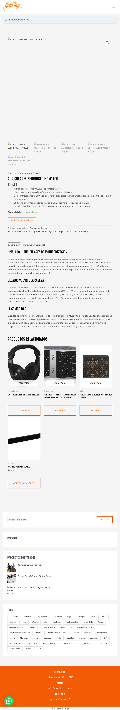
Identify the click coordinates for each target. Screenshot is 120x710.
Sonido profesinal (67, 643)
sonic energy (15, 643)
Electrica (56, 622)
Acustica (27, 617)
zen (39, 649)
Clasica (103, 617)
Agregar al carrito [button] (24, 483)
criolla (24, 622)
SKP (105, 638)
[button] (107, 42)
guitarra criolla (66, 627)
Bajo (69, 617)
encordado (88, 622)
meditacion (102, 633)
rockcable (94, 638)
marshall (88, 633)
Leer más (24, 410)
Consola (13, 622)
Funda (100, 622)
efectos (35, 622)
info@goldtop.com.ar (60, 688)
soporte (104, 643)
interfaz (39, 633)
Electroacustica (71, 622)
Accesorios (14, 617)
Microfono (24, 638)
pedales (70, 638)
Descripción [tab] (14, 245)
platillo (82, 638)
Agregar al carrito (22, 220)
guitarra (32, 627)
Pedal (58, 638)
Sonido (36, 173)
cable (92, 617)
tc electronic (15, 649)
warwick (29, 649)
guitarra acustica (48, 627)
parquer (47, 638)
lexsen (76, 633)
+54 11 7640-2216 (60, 699)
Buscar (104, 519)
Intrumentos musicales (58, 633)
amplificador (42, 617)
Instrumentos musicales (20, 633)
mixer (36, 638)
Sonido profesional (87, 643)
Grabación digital (16, 627)
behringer (80, 617)
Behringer (85, 231)
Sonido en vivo (48, 643)
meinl (12, 638)
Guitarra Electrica (84, 627)
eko (45, 622)
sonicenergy (31, 643)
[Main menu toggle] (114, 7)
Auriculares (57, 617)
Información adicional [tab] (34, 245)
